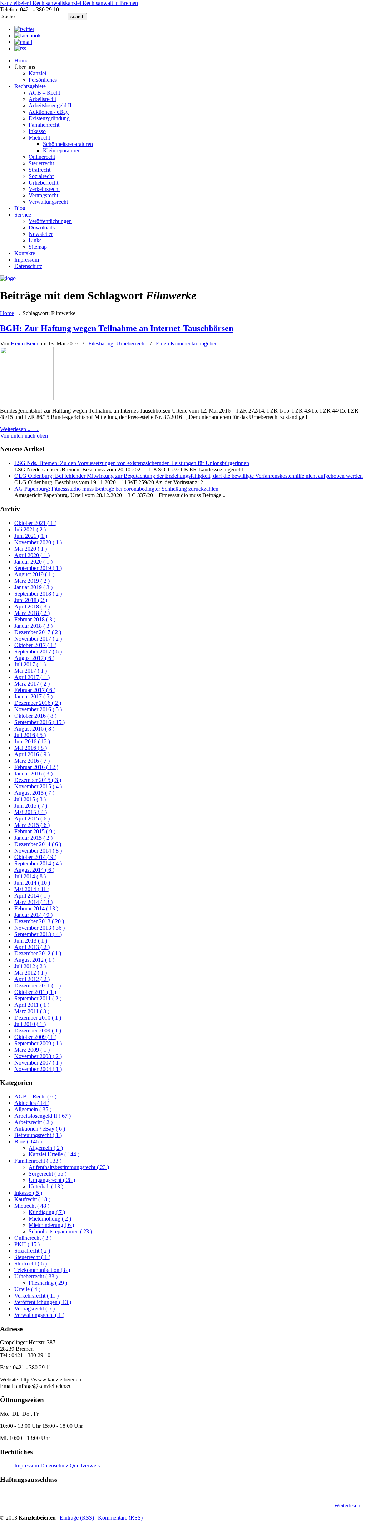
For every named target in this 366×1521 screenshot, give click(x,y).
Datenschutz (54, 1465)
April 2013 (32, 947)
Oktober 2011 (35, 992)
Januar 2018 (33, 626)
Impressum (26, 1465)
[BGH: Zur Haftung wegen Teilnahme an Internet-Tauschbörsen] (27, 398)
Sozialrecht (32, 1251)
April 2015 (32, 818)
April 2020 (32, 555)
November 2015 (38, 786)
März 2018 (32, 613)
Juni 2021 (30, 536)
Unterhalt (46, 1186)
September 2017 (38, 651)
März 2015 (32, 825)
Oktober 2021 (35, 523)
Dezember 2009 (37, 1030)
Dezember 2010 (37, 1018)
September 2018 (38, 594)
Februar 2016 (36, 767)
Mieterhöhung (50, 1219)
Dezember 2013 (39, 921)
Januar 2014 (33, 915)
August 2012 (34, 960)
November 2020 (38, 542)
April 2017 (32, 677)
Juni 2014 (32, 883)
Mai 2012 (30, 973)
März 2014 (33, 902)
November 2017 (38, 639)
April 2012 (32, 979)
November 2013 (39, 928)
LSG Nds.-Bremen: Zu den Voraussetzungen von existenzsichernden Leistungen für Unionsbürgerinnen (131, 463)
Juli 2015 (30, 799)
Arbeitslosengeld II (42, 1116)
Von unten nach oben (24, 436)
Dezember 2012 (37, 953)
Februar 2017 (34, 690)
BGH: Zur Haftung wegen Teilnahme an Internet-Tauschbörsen (116, 328)
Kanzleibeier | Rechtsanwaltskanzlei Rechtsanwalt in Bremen (69, 3)
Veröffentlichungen (42, 1302)
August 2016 (34, 729)
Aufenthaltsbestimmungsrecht (69, 1167)
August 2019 (34, 574)
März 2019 (32, 581)
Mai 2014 (31, 889)
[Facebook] (27, 35)
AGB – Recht (35, 1096)
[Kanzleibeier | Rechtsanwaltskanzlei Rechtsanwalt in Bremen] (8, 278)
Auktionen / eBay (39, 1129)
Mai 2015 (30, 812)
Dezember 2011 (37, 985)
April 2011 (31, 1005)
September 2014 (38, 863)
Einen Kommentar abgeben (187, 343)
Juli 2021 (30, 529)
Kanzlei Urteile (54, 1154)
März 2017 (32, 684)
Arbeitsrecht (33, 1122)
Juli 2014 (30, 876)
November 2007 (38, 1063)
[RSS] (20, 48)
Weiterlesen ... (350, 1505)
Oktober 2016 (35, 716)
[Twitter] (24, 29)
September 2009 (38, 1043)
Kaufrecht (32, 1199)
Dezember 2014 (37, 844)
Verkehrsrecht (36, 1296)
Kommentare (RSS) (120, 1518)
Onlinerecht (32, 1238)
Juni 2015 (30, 806)
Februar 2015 (34, 831)
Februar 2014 (36, 908)
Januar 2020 (33, 562)
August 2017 (34, 658)
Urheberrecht (131, 343)
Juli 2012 (30, 966)
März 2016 (32, 761)
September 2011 (37, 998)
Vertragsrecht (34, 1308)
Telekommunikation (42, 1270)
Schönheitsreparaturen (60, 1231)
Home (7, 313)
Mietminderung (51, 1225)
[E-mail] (23, 42)
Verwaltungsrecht (39, 1315)
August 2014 (34, 870)
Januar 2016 (33, 773)
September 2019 (38, 568)
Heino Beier (24, 343)
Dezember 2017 (37, 632)
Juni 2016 (32, 741)
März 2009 (32, 1050)
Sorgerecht (47, 1174)
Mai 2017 (30, 671)
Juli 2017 (30, 664)
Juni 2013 (30, 941)
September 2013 (38, 934)
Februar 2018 (34, 619)
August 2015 (34, 793)
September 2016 (39, 722)
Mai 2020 (30, 549)
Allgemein (32, 1109)
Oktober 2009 (35, 1037)
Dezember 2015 (37, 780)
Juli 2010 (30, 1024)
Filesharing (100, 343)
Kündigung (47, 1212)
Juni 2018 (30, 600)
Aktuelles (31, 1103)
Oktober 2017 (35, 645)
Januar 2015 (33, 838)
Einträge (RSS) (77, 1518)
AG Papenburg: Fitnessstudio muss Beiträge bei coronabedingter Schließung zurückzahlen (116, 489)
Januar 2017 (33, 696)
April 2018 (32, 606)
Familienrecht (37, 1161)
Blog (28, 1141)
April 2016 (32, 754)
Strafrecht (30, 1263)
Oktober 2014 (35, 857)
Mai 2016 (30, 748)
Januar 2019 (33, 587)
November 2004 (38, 1069)
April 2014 (32, 896)
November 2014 (38, 851)
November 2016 (38, 709)
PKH (27, 1244)
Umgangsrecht (52, 1180)
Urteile (27, 1289)
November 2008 (38, 1056)
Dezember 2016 (37, 703)
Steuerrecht (32, 1257)
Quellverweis (85, 1465)
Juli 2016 (30, 735)
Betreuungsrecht (38, 1135)
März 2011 (31, 1011)
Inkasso (28, 1193)
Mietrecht (31, 1206)
